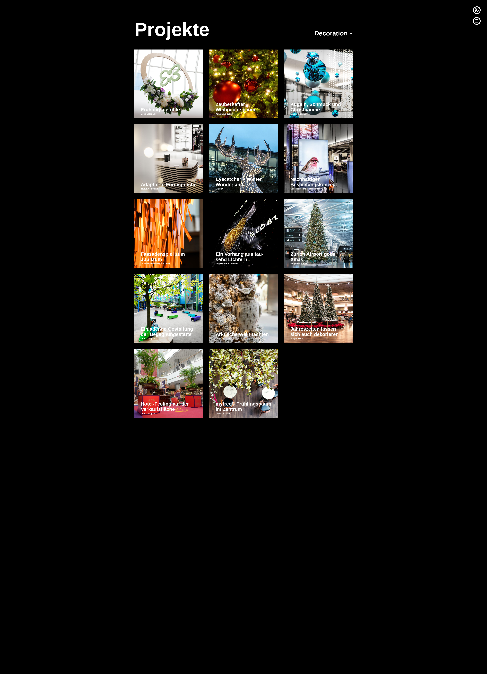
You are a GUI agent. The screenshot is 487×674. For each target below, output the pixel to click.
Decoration (331, 33)
